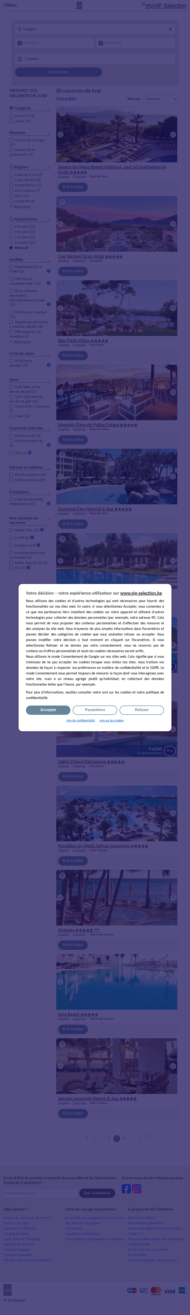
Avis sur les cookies (112, 720)
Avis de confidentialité (80, 720)
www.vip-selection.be (141, 593)
